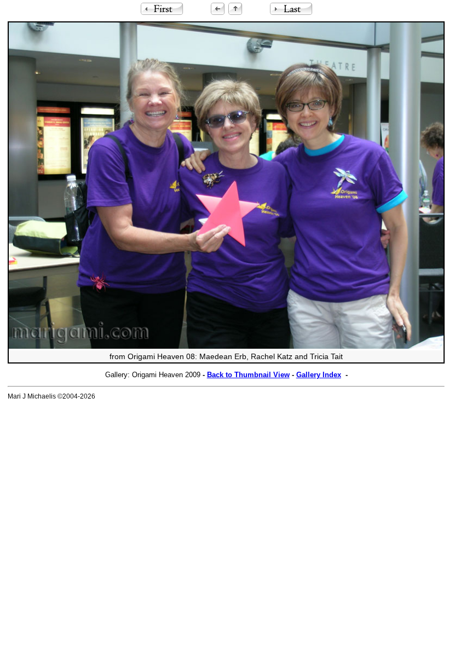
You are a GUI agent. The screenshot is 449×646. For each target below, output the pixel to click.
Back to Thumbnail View (248, 375)
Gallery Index (318, 375)
